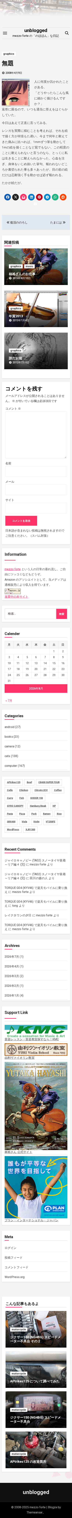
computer (11, 766)
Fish (21, 798)
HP (54, 806)
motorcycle (19, 1329)
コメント (13, 408)
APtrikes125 (13, 782)
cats (7, 756)
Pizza (22, 814)
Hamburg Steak (38, 806)
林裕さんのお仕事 (22, 274)
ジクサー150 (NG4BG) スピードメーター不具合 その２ (35, 1339)
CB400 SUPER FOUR (49, 782)
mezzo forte (13, 569)
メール (9, 481)
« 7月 (9, 700)
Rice (59, 814)
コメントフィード (17, 1267)
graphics (8, 53)
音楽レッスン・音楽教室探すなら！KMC (32, 1039)
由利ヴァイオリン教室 (20, 1057)
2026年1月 (12, 995)
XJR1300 (30, 829)
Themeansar (34, 1512)
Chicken (23, 790)
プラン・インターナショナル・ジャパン (32, 1220)
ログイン (11, 1248)
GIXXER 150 (36, 798)
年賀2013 (16, 316)
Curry (10, 798)
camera (9, 746)
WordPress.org (15, 1277)
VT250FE (50, 821)
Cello (10, 790)
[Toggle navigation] (5, 33)
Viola (24, 821)
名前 (8, 463)
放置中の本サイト (16, 596)
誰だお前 (15, 358)
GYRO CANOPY (15, 806)
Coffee (58, 790)
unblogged (35, 30)
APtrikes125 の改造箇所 (28, 1461)
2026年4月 (12, 966)
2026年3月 (12, 976)
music (29, 266)
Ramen (46, 814)
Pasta (10, 814)
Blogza (52, 1507)
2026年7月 (12, 956)
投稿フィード (14, 1257)
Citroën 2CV (41, 790)
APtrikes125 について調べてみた (35, 1381)
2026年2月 (12, 986)
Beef (29, 782)
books (9, 736)
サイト (9, 500)
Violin (36, 821)
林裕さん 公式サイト (18, 1152)
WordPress (13, 829)
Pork (34, 814)
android (9, 727)
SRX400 (11, 821)
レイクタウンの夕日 (18, 915)
